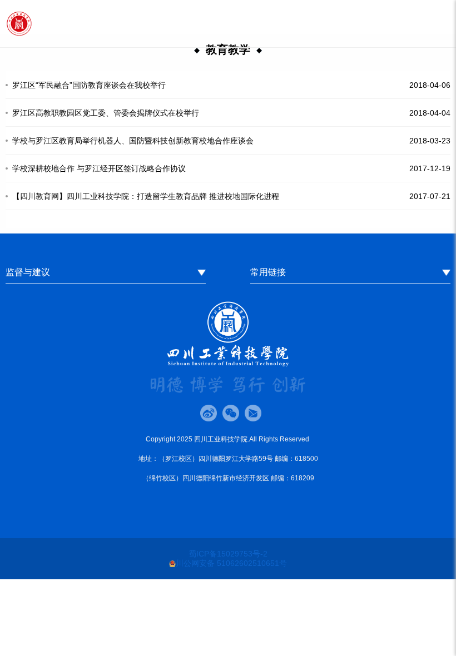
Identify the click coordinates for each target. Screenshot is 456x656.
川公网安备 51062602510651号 (231, 563)
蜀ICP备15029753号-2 (228, 553)
